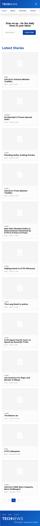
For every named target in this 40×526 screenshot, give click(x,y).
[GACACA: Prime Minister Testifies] (20, 175)
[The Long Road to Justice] (20, 288)
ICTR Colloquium (12, 451)
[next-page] (23, 500)
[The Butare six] (20, 399)
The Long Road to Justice (16, 304)
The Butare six (11, 415)
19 (18, 500)
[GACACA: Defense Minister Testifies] (20, 63)
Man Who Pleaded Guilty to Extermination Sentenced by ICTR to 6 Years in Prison (17, 230)
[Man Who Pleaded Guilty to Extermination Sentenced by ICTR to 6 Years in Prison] (20, 213)
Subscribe (29, 32)
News (6, 77)
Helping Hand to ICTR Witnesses (19, 268)
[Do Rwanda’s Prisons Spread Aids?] (20, 101)
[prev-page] (4, 500)
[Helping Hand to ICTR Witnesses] (20, 252)
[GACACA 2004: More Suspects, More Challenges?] (20, 471)
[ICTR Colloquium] (20, 435)
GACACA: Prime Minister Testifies (16, 192)
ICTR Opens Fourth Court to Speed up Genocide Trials (17, 341)
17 (8, 500)
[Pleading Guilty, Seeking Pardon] (20, 139)
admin (6, 84)
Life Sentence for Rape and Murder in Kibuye (17, 378)
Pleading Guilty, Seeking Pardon (19, 155)
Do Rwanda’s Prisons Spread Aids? (18, 118)
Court (6, 152)
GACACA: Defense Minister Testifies (17, 80)
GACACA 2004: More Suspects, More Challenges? (18, 488)
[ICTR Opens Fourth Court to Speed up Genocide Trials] (20, 324)
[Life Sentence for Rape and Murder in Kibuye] (20, 362)
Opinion (7, 115)
